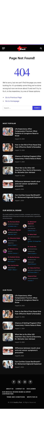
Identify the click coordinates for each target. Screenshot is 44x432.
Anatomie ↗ (31, 280)
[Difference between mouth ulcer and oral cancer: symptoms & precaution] (8, 184)
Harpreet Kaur (32, 276)
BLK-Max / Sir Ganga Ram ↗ (34, 242)
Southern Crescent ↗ (13, 253)
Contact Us (20, 389)
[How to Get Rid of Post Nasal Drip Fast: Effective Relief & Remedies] (8, 147)
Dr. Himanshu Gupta (14, 238)
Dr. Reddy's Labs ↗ (12, 226)
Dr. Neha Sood (32, 234)
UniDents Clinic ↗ (32, 230)
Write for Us (32, 397)
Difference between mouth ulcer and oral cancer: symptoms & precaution (27, 183)
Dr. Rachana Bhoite (14, 222)
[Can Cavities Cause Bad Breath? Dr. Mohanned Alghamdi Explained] (8, 198)
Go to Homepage (12, 101)
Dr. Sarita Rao (32, 246)
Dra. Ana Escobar (13, 265)
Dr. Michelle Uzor (13, 249)
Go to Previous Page (13, 97)
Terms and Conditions (16, 397)
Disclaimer (31, 389)
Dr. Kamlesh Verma (14, 257)
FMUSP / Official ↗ (12, 269)
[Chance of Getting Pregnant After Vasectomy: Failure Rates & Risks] (8, 159)
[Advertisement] (22, 22)
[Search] (41, 48)
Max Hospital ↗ (11, 261)
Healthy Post (17, 402)
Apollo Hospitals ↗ (32, 253)
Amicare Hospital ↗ (12, 245)
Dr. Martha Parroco (33, 257)
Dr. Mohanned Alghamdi (32, 223)
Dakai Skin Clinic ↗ (12, 234)
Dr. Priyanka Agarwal (14, 230)
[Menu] (3, 48)
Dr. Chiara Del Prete (34, 268)
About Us (9, 389)
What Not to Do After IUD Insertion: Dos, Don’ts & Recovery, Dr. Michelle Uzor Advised (28, 170)
